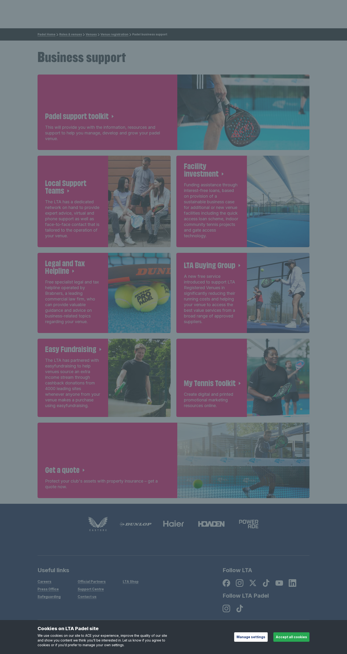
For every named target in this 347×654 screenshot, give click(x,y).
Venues (91, 34)
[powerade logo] (249, 524)
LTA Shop (131, 581)
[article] (173, 112)
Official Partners (92, 581)
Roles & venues (70, 34)
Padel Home (46, 34)
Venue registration (114, 34)
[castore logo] (98, 524)
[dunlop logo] (135, 524)
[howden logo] (211, 524)
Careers (44, 581)
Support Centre (91, 589)
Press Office (48, 589)
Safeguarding (49, 597)
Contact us (87, 597)
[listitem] (226, 583)
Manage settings (251, 637)
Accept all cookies (291, 637)
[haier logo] (173, 524)
